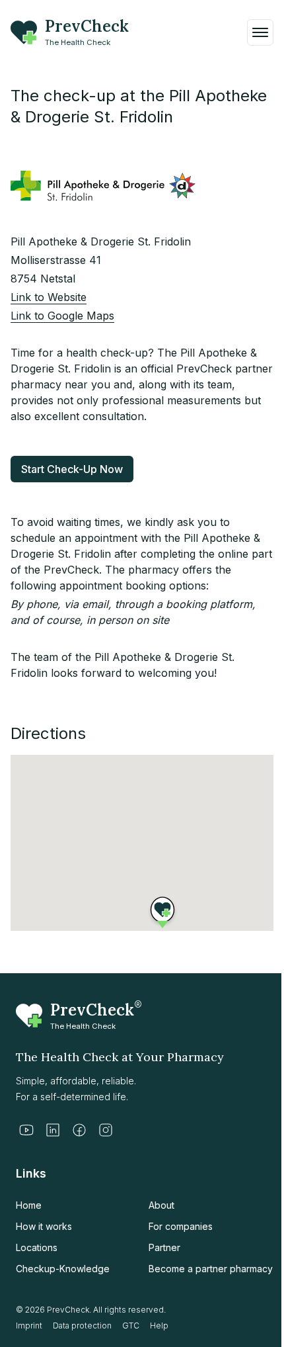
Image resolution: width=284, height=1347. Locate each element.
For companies (181, 1226)
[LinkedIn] (52, 1130)
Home (29, 1205)
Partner (164, 1247)
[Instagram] (105, 1130)
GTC (130, 1325)
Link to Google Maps (62, 315)
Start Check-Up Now (72, 469)
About (161, 1205)
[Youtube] (26, 1130)
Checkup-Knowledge (63, 1268)
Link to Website (49, 297)
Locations (36, 1247)
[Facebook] (79, 1130)
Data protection (82, 1325)
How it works (44, 1226)
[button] (162, 909)
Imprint (29, 1325)
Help (159, 1325)
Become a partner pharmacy (211, 1268)
